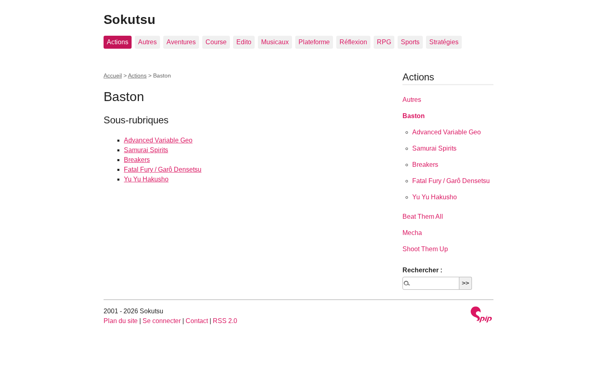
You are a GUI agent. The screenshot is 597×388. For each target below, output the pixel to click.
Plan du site (121, 320)
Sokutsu (130, 19)
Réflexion (353, 42)
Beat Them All (422, 216)
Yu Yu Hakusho (146, 179)
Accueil (113, 75)
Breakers (137, 159)
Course (216, 42)
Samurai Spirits (146, 150)
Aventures (181, 42)
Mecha (412, 232)
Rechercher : (422, 270)
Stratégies (444, 42)
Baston (413, 115)
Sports (410, 42)
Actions (117, 42)
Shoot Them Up (425, 249)
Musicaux (275, 42)
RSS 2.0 (225, 320)
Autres (147, 42)
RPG (384, 42)
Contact (197, 320)
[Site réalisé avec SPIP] (481, 315)
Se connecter (162, 320)
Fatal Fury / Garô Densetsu (162, 169)
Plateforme (314, 42)
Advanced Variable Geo (158, 140)
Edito (243, 42)
